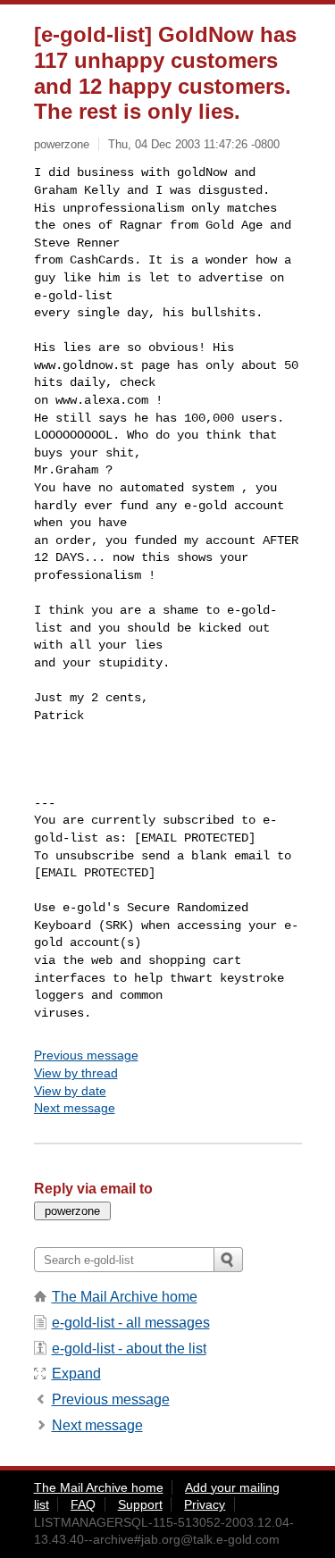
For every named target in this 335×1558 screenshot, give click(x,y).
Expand (76, 1373)
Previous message (86, 1055)
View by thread (76, 1073)
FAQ (83, 1504)
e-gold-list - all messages (131, 1322)
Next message (74, 1108)
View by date (70, 1091)
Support (140, 1504)
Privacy (204, 1504)
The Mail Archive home (124, 1296)
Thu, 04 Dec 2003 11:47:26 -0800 (194, 144)
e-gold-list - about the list (129, 1348)
